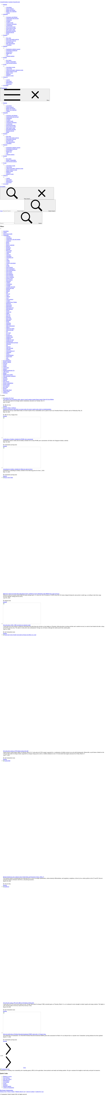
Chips (7, 253)
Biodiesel (8, 247)
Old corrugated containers (9, 376)
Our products (6, 1078)
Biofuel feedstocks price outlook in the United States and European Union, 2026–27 (23, 877)
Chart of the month (7, 234)
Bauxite (8, 246)
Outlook (5, 377)
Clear (1, 211)
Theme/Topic (6, 391)
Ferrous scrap (9, 278)
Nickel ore (8, 312)
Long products (9, 299)
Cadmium (8, 252)
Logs (7, 298)
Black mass (9, 250)
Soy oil (8, 334)
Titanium (8, 346)
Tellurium (8, 344)
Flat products (9, 280)
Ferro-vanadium (10, 277)
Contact (2, 2)
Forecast (5, 363)
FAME (8, 266)
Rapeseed (8, 317)
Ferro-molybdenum (11, 270)
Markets (5, 4)
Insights (5, 57)
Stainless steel (9, 337)
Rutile (7, 321)
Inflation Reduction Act (8, 370)
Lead (7, 295)
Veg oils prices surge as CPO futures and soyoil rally (16, 751)
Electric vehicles (7, 362)
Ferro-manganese (10, 268)
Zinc (7, 358)
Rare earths (9, 319)
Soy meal (8, 332)
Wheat (7, 353)
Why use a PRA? (7, 1079)
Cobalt (7, 260)
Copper (8, 261)
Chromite (8, 254)
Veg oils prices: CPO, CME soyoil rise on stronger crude (17, 625)
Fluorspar (8, 281)
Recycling (5, 387)
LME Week (6, 372)
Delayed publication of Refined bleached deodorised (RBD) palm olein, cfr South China (24, 1034)
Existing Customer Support (10, 2)
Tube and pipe (9, 348)
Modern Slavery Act (20, 1091)
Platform (5, 46)
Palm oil (8, 314)
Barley (7, 242)
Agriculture (6, 231)
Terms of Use (3, 1091)
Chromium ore (9, 257)
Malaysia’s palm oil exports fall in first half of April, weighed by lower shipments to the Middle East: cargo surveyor (31, 593)
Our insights (6, 1082)
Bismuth (8, 249)
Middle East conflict (8, 374)
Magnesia (8, 303)
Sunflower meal (10, 339)
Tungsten (8, 349)
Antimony (8, 240)
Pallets (7, 313)
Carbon (5, 232)
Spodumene (9, 335)
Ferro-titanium (9, 274)
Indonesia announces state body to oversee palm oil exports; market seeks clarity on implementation (27, 409)
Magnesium (9, 305)
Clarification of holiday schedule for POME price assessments (18, 439)
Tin (7, 345)
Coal (7, 259)
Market (5, 373)
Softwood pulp (9, 330)
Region (5, 388)
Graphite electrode (10, 286)
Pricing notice (6, 384)
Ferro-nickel (9, 271)
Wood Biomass (10, 355)
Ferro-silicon (9, 273)
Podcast (5, 380)
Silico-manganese (10, 326)
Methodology (6, 1080)
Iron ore (8, 293)
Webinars (5, 392)
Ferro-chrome (9, 267)
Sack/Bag (8, 323)
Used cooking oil (10, 351)
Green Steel (6, 367)
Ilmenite (8, 289)
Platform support (7, 1086)
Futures (5, 366)
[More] (3, 6)
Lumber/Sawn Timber (11, 302)
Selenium (8, 324)
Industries (5, 14)
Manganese (9, 306)
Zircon (7, 359)
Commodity (6, 235)
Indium (8, 291)
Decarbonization (7, 360)
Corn (7, 264)
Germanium (9, 284)
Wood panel (9, 356)
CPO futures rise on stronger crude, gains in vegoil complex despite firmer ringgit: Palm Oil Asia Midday (28, 399)
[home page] (3, 88)
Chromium (8, 256)
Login (18, 2)
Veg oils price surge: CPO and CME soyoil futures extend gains (18, 1002)
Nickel (7, 310)
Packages (5, 378)
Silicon (8, 327)
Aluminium (9, 238)
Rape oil (8, 316)
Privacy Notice (11, 1091)
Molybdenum (9, 309)
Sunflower (8, 338)
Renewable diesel (7, 390)
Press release (6, 381)
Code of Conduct (30, 1091)
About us (5, 77)
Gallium (8, 282)
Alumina (8, 236)
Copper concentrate (11, 263)
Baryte (7, 243)
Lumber (8, 300)
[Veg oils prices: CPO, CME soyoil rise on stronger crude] (22, 623)
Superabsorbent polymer (12, 342)
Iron (7, 292)
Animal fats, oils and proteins (13, 239)
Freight (5, 365)
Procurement (6, 385)
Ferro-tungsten (9, 275)
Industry (5, 369)
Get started (5, 85)
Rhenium (8, 320)
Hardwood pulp (10, 288)
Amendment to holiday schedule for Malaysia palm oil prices (18, 469)
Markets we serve (7, 1076)
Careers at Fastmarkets (8, 1087)
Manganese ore (10, 307)
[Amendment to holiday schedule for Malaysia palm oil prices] (22, 467)
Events (4, 64)
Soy (7, 331)
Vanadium (8, 352)
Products (5, 35)
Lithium (8, 296)
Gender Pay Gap (39, 1091)
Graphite (8, 285)
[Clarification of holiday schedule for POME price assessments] (22, 437)
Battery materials (10, 245)
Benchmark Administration (6, 1090)
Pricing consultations (8, 383)
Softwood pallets (10, 328)
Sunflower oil (9, 341)
